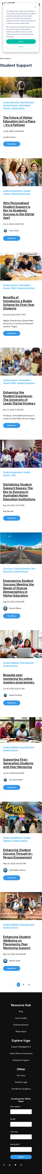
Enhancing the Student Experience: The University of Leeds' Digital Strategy (19, 397)
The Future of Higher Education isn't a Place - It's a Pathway (19, 121)
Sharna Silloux (15, 608)
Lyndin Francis (9, 137)
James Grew (14, 960)
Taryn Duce (14, 230)
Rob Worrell (8, 511)
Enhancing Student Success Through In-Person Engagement (18, 853)
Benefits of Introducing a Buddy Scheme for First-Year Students (18, 302)
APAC (13, 475)
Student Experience (26, 288)
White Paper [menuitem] (21, 1031)
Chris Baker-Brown (17, 870)
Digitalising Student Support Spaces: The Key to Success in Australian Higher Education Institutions (19, 491)
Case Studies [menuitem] (21, 1018)
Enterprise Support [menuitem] (21, 1060)
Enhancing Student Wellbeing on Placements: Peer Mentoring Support (17, 942)
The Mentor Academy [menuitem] (21, 1089)
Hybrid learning (18, 108)
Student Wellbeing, (11, 662)
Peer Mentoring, (27, 102)
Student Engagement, (13, 190)
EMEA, (14, 288)
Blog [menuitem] (21, 1011)
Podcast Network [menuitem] (21, 1024)
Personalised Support (20, 193)
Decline (21, 47)
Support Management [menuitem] (21, 1046)
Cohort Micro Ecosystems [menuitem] (21, 1053)
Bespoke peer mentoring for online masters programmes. (19, 678)
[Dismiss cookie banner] (35, 7)
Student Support (20, 571)
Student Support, (11, 105)
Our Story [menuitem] (21, 1075)
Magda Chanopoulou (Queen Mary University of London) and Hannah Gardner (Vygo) (18, 323)
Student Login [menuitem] (21, 1082)
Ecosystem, (8, 568)
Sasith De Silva (15, 695)
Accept (21, 41)
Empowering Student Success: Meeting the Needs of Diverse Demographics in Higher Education (18, 588)
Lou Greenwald (15, 779)
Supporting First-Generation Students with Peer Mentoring (18, 763)
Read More (12, 144)
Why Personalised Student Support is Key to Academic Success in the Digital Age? (18, 210)
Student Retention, (11, 102)
